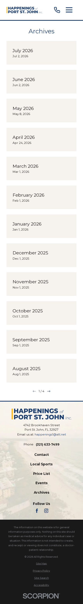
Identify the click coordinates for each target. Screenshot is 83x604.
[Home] (24, 10)
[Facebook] (37, 511)
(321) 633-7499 (47, 444)
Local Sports (41, 464)
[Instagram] (46, 511)
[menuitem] (41, 563)
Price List (41, 474)
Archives (41, 492)
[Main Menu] (69, 10)
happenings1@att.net (50, 434)
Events (42, 483)
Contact (41, 455)
